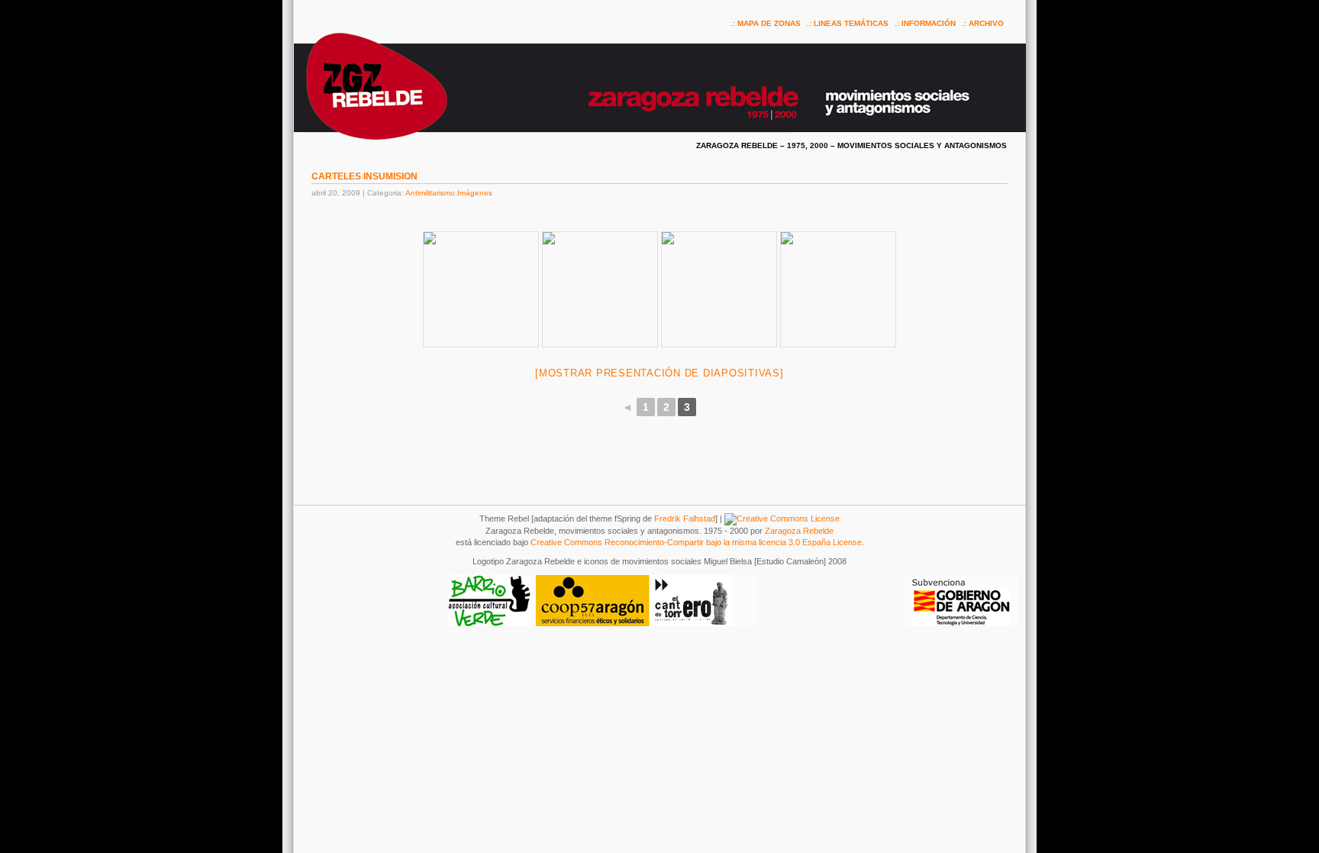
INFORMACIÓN (928, 23)
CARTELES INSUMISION (364, 176)
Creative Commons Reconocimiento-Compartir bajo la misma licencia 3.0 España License (696, 542)
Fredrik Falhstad (684, 518)
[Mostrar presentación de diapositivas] (659, 373)
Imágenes (474, 193)
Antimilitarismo (430, 193)
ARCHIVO (986, 23)
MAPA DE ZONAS (769, 23)
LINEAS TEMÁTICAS (851, 23)
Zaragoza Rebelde (799, 530)
